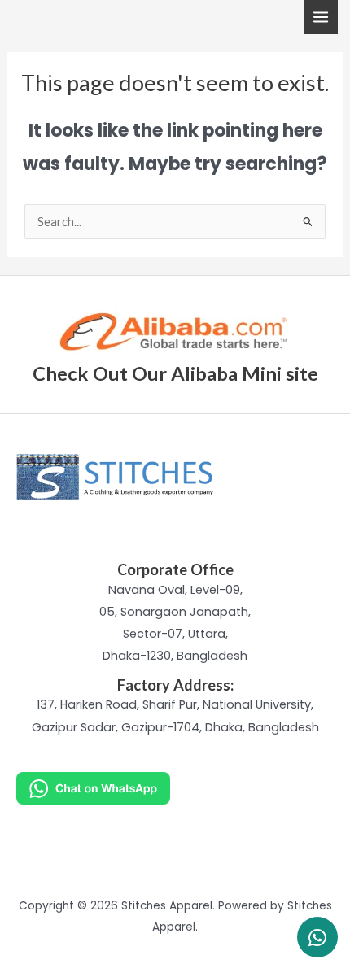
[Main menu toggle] (321, 17)
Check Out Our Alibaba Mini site (175, 373)
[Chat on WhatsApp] (175, 788)
